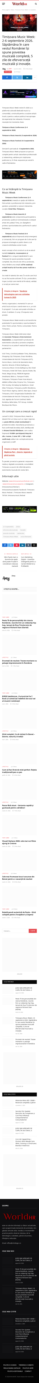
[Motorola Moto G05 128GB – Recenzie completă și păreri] (8, 1103)
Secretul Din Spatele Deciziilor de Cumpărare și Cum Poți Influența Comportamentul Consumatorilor (25, 1115)
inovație (22, 530)
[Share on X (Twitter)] (17, 77)
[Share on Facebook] (7, 77)
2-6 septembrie (8, 527)
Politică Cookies (9, 1365)
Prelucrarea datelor (11, 1368)
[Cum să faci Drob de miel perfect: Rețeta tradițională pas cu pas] (19, 754)
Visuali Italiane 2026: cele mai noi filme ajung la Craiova (19, 842)
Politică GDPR (28, 1368)
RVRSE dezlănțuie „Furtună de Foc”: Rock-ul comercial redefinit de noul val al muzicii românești (18, 698)
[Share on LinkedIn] (27, 77)
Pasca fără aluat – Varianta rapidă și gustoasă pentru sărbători (17, 806)
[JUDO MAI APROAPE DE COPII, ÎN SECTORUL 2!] (8, 990)
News (12, 9)
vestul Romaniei (26, 536)
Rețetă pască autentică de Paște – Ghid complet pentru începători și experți (19, 913)
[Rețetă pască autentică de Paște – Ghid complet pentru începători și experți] (19, 896)
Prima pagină (6, 9)
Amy (10, 69)
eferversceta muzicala (10, 530)
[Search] (36, 3)
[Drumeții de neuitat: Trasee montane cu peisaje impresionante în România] (19, 645)
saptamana (20, 533)
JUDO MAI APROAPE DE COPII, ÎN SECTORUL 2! (23, 989)
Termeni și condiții (26, 1365)
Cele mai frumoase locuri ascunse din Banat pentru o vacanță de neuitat (18, 877)
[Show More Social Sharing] (35, 77)
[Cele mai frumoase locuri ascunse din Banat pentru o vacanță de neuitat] (19, 861)
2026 (18, 527)
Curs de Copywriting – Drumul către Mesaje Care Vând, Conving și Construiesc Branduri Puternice (26, 1142)
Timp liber (8, 71)
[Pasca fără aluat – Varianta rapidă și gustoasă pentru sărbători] (19, 789)
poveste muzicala (8, 533)
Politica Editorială (15, 1371)
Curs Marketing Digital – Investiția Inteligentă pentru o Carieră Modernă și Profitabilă (28, 561)
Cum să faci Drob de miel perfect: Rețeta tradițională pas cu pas (19, 771)
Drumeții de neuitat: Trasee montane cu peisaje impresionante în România (19, 662)
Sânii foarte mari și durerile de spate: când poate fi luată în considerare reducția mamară (10, 561)
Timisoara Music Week (10, 536)
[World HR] (19, 3)
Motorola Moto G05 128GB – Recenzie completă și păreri (25, 1101)
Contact (28, 1371)
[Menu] (3, 3)
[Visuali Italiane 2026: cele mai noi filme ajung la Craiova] (19, 825)
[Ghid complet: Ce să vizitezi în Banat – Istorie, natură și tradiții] (19, 718)
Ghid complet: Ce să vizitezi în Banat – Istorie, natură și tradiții (18, 735)
